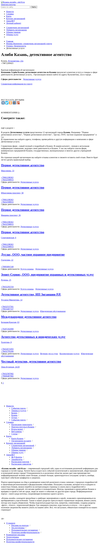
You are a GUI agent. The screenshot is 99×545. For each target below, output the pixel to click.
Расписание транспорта (21, 424)
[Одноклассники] (10, 102)
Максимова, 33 (7, 171)
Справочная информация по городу (16, 84)
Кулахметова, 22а (15, 61)
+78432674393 (7, 349)
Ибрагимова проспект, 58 (12, 193)
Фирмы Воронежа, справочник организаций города (29, 43)
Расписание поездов (20, 462)
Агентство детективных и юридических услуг (33, 336)
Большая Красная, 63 (10, 322)
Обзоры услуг (12, 34)
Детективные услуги (32, 79)
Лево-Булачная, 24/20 (10, 367)
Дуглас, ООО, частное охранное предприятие (33, 254)
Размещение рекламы (15, 535)
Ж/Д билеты (16, 457)
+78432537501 (7, 307)
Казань (14, 415)
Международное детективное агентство (28, 316)
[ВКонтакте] (3, 102)
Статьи (14, 434)
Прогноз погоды (8, 4)
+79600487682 (7, 376)
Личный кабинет (13, 23)
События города (18, 408)
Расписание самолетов (21, 464)
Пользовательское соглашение (24, 530)
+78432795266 (7, 351)
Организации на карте (21, 441)
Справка (10, 14)
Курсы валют (17, 429)
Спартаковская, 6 (8, 238)
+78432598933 (7, 180)
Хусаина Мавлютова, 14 (11, 300)
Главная (9, 41)
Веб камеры (16, 431)
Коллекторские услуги (69, 354)
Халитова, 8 (6, 342)
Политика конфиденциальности (25, 532)
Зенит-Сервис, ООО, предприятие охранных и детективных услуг (47, 274)
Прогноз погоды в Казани (22, 427)
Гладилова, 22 (7, 260)
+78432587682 (7, 374)
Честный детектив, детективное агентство (31, 361)
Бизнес (14, 413)
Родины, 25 (6, 280)
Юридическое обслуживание (53, 311)
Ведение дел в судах (49, 354)
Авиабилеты (16, 459)
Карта (8, 16)
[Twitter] (6, 102)
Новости (10, 11)
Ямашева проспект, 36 (11, 215)
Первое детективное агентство (22, 165)
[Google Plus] (18, 102)
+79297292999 (7, 329)
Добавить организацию (16, 30)
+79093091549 (7, 267)
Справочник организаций (17, 27)
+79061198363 (7, 177)
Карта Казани (17, 438)
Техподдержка (12, 537)
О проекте (10, 523)
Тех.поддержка (17, 528)
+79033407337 (7, 309)
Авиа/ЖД (10, 21)
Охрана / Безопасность (16, 46)
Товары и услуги (18, 410)
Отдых (14, 417)
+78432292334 (7, 287)
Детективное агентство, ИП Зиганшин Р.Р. (31, 294)
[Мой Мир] (14, 102)
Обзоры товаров (13, 32)
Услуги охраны (27, 269)
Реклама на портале (20, 525)
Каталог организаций (15, 18)
